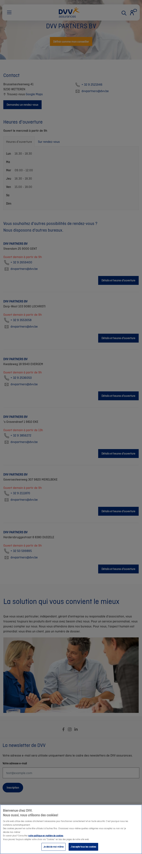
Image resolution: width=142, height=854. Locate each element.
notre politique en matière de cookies (45, 835)
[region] (71, 829)
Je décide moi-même (53, 846)
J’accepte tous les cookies (83, 846)
